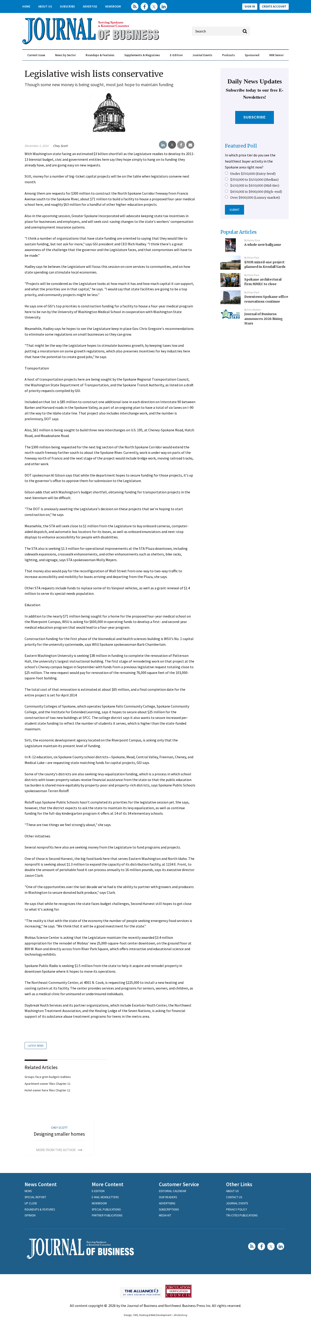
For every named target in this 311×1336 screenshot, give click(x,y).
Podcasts (228, 55)
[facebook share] (181, 145)
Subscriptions (169, 1209)
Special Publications (106, 1209)
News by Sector (65, 55)
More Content (107, 1184)
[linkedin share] (163, 145)
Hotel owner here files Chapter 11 (47, 1090)
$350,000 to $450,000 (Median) (254, 180)
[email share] (190, 145)
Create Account (274, 6)
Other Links (239, 1184)
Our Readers (168, 1197)
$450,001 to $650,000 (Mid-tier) (254, 185)
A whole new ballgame (262, 245)
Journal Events (202, 55)
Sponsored (252, 55)
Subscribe (67, 6)
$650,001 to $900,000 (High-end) (256, 192)
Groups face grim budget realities (48, 1077)
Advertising (167, 1203)
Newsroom (113, 6)
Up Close (31, 1203)
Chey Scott (60, 146)
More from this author (56, 1150)
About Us (45, 6)
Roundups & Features (100, 55)
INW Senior (276, 55)
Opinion (30, 1215)
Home (26, 6)
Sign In (250, 6)
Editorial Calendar (172, 1191)
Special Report (35, 1197)
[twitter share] (172, 145)
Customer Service (179, 1184)
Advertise (90, 6)
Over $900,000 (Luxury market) (255, 198)
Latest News (35, 1045)
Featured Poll (241, 146)
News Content (41, 1184)
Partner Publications (107, 1215)
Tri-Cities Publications (241, 1215)
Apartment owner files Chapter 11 (48, 1084)
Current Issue (36, 55)
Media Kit (165, 1215)
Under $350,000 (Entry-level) (253, 174)
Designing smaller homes (59, 1134)
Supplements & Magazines (142, 55)
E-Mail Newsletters (105, 1197)
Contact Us (234, 1197)
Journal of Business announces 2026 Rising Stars (263, 318)
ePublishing (180, 1315)
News (28, 1191)
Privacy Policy (236, 1209)
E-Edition (176, 55)
